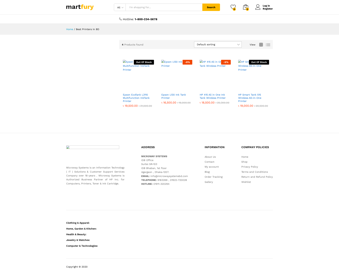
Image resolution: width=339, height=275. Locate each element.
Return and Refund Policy (257, 176)
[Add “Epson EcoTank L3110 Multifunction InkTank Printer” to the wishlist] (141, 87)
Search (211, 7)
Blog (207, 171)
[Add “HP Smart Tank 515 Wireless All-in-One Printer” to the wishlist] (256, 87)
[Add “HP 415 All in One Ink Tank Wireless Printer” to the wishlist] (218, 87)
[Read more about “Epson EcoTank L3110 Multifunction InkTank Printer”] (126, 87)
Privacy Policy (249, 166)
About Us (210, 156)
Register (268, 8)
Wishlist (246, 182)
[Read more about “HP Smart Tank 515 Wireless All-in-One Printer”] (241, 87)
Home (244, 156)
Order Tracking (213, 176)
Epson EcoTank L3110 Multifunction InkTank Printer (136, 97)
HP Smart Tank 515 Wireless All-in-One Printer (249, 97)
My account (212, 166)
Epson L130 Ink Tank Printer (173, 96)
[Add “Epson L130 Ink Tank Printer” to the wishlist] (179, 87)
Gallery (209, 182)
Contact (209, 161)
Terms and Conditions (254, 171)
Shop (244, 161)
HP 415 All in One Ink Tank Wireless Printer (213, 96)
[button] (149, 87)
